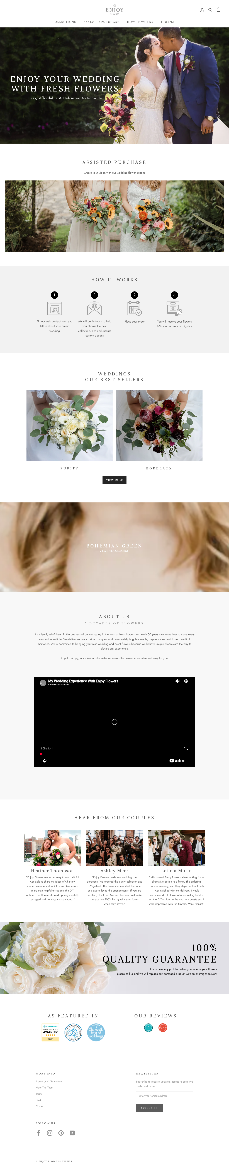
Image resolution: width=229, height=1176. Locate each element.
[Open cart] (218, 10)
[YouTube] (72, 1133)
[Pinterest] (61, 1133)
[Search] (210, 9)
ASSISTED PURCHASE (102, 21)
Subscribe (149, 1107)
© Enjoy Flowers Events (54, 1161)
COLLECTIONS (64, 21)
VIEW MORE (114, 480)
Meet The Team (44, 1088)
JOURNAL (169, 21)
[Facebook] (38, 1133)
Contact (40, 1106)
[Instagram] (49, 1133)
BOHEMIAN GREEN (114, 546)
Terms (39, 1094)
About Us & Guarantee (49, 1081)
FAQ (38, 1100)
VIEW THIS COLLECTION (114, 551)
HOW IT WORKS (140, 21)
